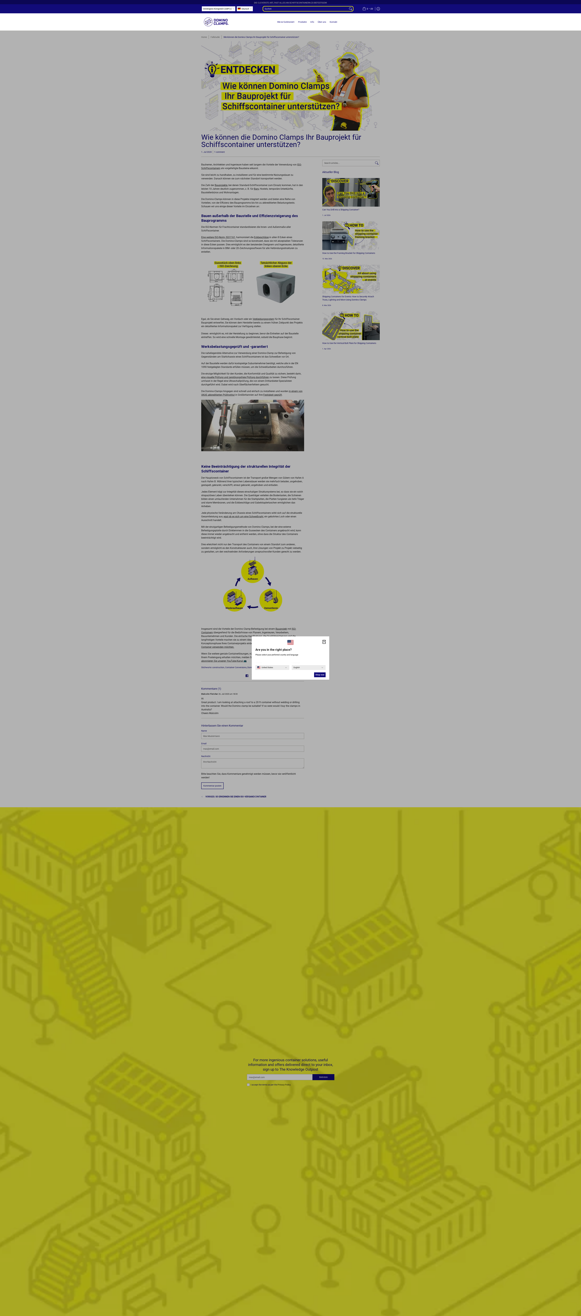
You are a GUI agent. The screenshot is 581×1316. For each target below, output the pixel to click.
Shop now (319, 675)
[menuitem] (367, 9)
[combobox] (305, 9)
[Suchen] (350, 9)
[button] (218, 8)
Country (258, 663)
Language (296, 663)
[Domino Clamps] (216, 22)
